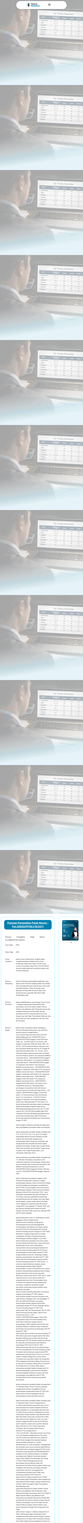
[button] (49, 4)
